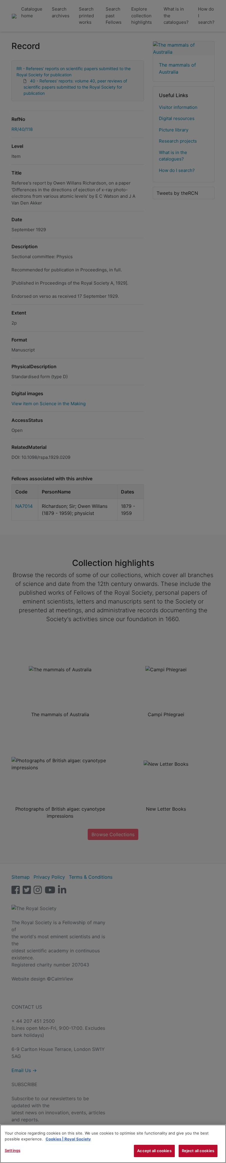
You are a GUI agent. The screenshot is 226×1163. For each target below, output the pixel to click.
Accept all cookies (154, 1150)
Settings (12, 1150)
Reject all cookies (198, 1150)
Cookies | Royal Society (68, 1139)
